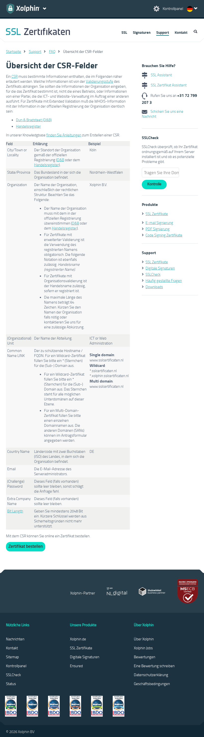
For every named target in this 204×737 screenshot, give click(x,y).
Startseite (13, 51)
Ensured (76, 665)
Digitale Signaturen (160, 268)
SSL (124, 32)
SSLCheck (153, 274)
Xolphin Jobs (143, 647)
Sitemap (12, 656)
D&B (60, 159)
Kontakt (181, 32)
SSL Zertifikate (157, 213)
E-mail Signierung (159, 222)
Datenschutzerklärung (151, 674)
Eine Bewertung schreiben (154, 665)
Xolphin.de (78, 638)
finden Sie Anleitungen (63, 134)
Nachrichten (15, 638)
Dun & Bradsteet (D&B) (34, 119)
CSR (14, 76)
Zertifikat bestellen (25, 546)
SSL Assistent (161, 74)
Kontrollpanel (16, 665)
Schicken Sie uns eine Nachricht (162, 114)
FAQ (52, 51)
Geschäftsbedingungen (152, 683)
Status (11, 683)
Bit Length (15, 510)
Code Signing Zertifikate (164, 235)
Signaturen (142, 32)
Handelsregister (28, 126)
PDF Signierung (158, 228)
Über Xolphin (144, 638)
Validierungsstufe (99, 81)
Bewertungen (144, 656)
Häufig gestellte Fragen (164, 280)
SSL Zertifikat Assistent (168, 84)
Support (162, 32)
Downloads (154, 286)
